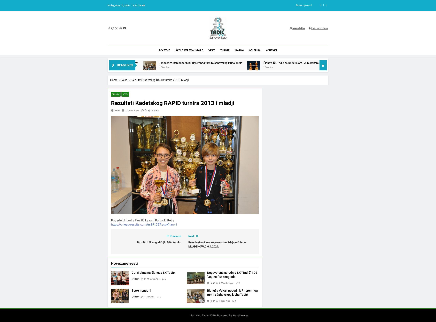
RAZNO (239, 50)
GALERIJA (255, 50)
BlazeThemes (240, 315)
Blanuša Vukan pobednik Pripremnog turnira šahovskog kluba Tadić (274, 5)
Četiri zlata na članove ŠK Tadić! (153, 272)
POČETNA (164, 50)
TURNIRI (225, 50)
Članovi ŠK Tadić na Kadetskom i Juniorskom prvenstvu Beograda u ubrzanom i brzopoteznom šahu (302, 63)
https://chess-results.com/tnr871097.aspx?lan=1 (144, 224)
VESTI (211, 50)
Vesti (125, 94)
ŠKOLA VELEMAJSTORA (189, 50)
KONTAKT (271, 50)
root (117, 110)
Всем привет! (141, 290)
